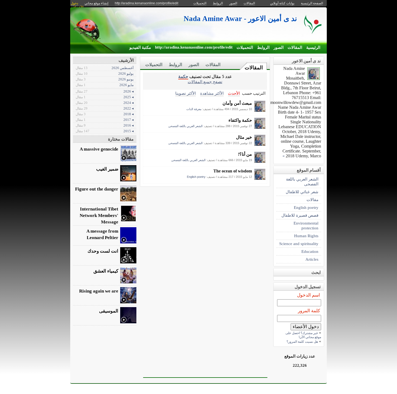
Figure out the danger (96, 189)
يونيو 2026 (105, 79)
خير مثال (244, 137)
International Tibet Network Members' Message (99, 215)
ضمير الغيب (107, 169)
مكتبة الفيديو (140, 47)
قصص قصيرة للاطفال (299, 215)
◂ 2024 (105, 103)
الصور (279, 47)
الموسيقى (108, 311)
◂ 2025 (105, 97)
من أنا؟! (245, 154)
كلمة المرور (309, 310)
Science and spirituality (298, 243)
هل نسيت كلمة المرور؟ (302, 342)
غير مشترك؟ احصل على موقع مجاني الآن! (303, 335)
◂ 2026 (105, 91)
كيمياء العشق (105, 271)
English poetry (196, 176)
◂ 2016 (105, 125)
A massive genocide (99, 149)
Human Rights (306, 235)
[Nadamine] (259, 110)
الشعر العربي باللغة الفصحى (185, 126)
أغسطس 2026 (105, 68)
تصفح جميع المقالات (205, 81)
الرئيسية (313, 47)
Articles (311, 259)
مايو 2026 (105, 85)
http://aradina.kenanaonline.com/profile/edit (194, 47)
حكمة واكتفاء (240, 120)
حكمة (183, 76)
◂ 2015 (105, 131)
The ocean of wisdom (232, 171)
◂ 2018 (105, 114)
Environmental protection (306, 225)
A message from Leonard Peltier (102, 234)
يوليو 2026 (105, 74)
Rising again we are (98, 291)
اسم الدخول (308, 295)
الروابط (263, 47)
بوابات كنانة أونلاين (282, 3)
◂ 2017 (105, 120)
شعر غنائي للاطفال (302, 191)
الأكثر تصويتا (185, 93)
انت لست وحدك (103, 251)
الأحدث (234, 93)
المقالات (295, 47)
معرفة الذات (193, 109)
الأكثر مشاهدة (212, 93)
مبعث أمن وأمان (237, 103)
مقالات (312, 199)
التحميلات (245, 47)
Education (309, 251)
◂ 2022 (105, 108)
